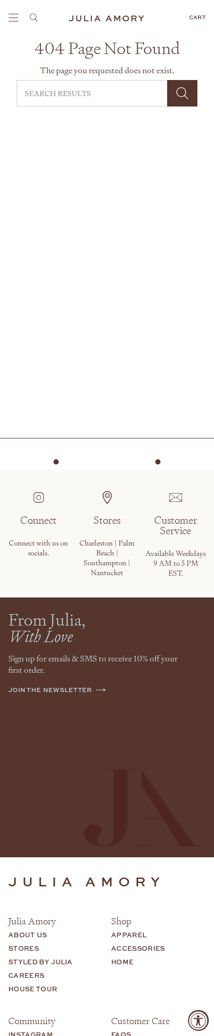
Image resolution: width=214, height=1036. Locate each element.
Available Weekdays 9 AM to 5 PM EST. (175, 563)
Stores (23, 948)
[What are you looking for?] (37, 18)
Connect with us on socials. (38, 547)
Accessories (138, 948)
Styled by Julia (40, 961)
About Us (27, 934)
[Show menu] (13, 18)
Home (122, 961)
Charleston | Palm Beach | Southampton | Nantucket (107, 557)
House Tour (32, 988)
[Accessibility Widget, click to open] (198, 1020)
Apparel (128, 934)
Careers (26, 975)
